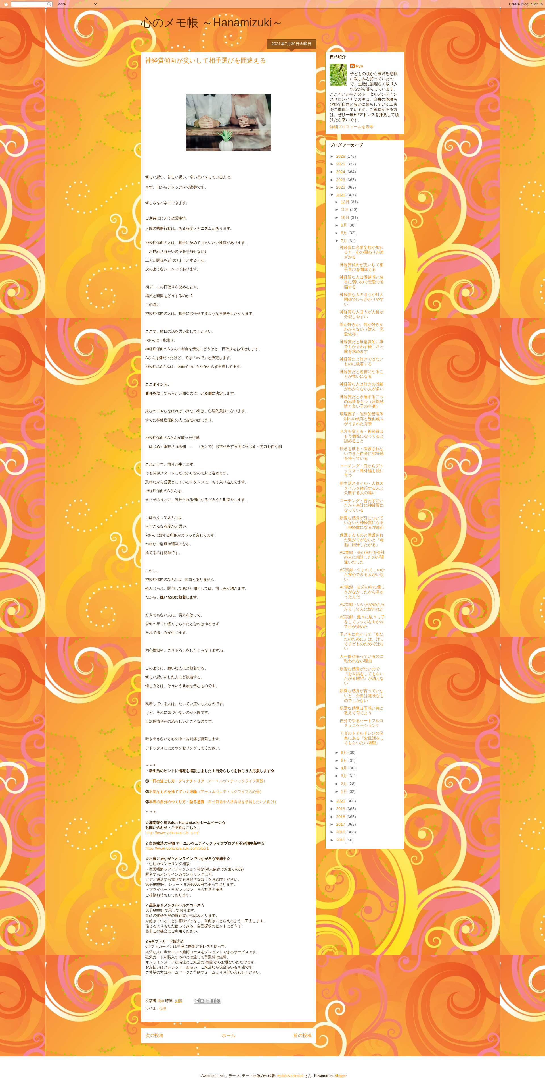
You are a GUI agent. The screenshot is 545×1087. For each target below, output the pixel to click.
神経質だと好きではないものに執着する (361, 361)
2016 (341, 832)
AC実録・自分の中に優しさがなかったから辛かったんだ (362, 592)
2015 (341, 840)
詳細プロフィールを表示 (352, 127)
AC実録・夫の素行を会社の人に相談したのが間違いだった (362, 557)
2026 (341, 156)
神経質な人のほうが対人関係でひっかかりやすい (362, 299)
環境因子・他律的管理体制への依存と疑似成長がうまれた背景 (362, 419)
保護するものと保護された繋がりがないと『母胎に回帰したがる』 (362, 540)
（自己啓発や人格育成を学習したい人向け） (213, 802)
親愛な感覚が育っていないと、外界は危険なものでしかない (362, 695)
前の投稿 (303, 1035)
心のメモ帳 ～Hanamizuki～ (212, 22)
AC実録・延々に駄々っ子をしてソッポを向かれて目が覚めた (362, 622)
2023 (341, 179)
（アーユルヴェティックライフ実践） (208, 781)
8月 (344, 233)
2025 (341, 164)
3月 (344, 775)
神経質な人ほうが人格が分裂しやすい (361, 314)
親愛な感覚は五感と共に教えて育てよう (361, 710)
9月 (344, 225)
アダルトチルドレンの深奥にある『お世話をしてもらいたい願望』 (362, 738)
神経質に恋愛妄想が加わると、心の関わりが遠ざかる (362, 252)
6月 (344, 752)
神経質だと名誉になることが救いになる (361, 374)
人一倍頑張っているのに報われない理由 (361, 658)
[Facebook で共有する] (213, 1001)
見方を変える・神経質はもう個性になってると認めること (362, 436)
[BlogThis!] (202, 1001)
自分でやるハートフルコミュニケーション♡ (361, 723)
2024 (341, 171)
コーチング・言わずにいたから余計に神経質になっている (362, 505)
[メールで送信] (197, 1001)
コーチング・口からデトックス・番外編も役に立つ (362, 471)
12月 (346, 202)
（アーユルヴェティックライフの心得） (206, 791)
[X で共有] (207, 1001)
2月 (344, 783)
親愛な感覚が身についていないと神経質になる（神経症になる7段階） (363, 523)
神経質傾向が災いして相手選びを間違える (361, 267)
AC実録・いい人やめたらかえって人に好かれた (362, 606)
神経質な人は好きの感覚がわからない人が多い (362, 386)
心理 (162, 1008)
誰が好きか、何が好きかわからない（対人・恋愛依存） (362, 329)
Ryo (359, 66)
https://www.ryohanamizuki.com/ (172, 833)
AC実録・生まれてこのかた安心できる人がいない (362, 574)
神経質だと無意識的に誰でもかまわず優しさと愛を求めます (362, 346)
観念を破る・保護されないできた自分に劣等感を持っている (362, 453)
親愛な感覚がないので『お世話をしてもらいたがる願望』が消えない (362, 676)
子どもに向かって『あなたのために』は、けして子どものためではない (362, 641)
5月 (344, 760)
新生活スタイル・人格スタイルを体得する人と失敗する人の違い (362, 488)
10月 (346, 217)
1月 (344, 791)
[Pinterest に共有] (218, 1001)
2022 (341, 187)
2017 (341, 824)
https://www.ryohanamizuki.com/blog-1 (177, 848)
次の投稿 (154, 1035)
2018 (341, 816)
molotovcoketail (290, 1076)
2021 (341, 195)
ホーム (228, 1035)
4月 (344, 768)
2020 (341, 801)
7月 (344, 240)
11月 (345, 209)
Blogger (340, 1076)
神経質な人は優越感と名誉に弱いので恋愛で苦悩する (362, 282)
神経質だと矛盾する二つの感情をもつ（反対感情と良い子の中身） (362, 401)
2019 (341, 808)
